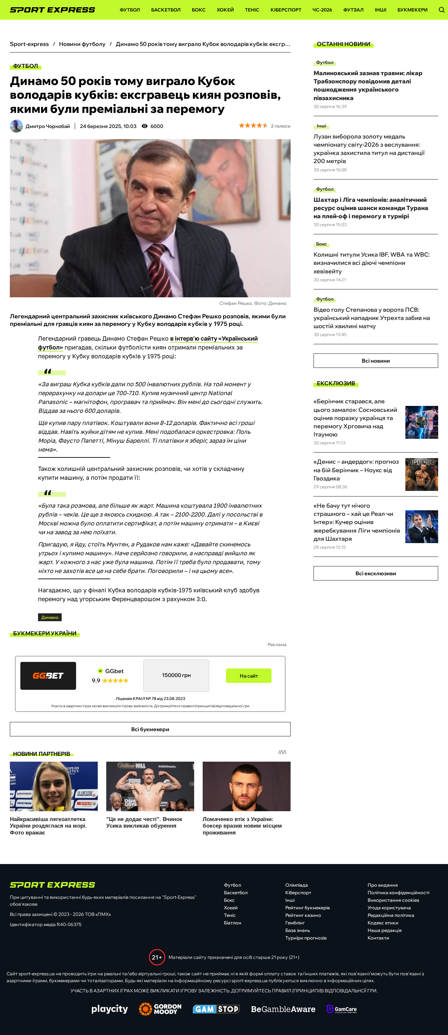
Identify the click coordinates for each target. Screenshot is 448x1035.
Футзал (353, 10)
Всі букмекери (150, 729)
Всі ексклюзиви (376, 573)
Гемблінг (295, 923)
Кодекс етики (383, 923)
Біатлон (232, 923)
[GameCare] (341, 1010)
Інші (380, 10)
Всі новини (376, 360)
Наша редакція (385, 930)
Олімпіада (296, 885)
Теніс (252, 10)
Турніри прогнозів (306, 938)
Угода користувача (389, 908)
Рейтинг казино (303, 915)
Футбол (130, 10)
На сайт (249, 676)
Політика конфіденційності (398, 893)
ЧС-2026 (322, 10)
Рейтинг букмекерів (307, 908)
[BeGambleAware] (283, 1010)
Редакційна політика (391, 915)
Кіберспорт (286, 10)
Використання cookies (393, 900)
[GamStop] (216, 1010)
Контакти (378, 938)
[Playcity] (110, 1009)
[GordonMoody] (160, 1010)
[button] (442, 10)
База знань (297, 930)
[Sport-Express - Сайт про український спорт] (49, 10)
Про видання (383, 885)
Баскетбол (166, 10)
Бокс (199, 10)
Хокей (225, 10)
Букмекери (412, 10)
